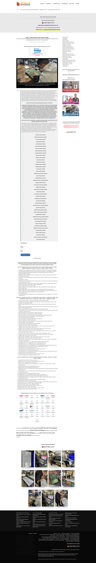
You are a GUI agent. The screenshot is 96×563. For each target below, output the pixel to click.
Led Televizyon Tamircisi (70, 49)
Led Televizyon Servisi (70, 47)
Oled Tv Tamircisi (69, 57)
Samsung (67, 64)
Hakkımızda (48, 3)
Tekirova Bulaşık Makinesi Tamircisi (25, 554)
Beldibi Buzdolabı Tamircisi (26, 546)
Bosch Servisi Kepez (37, 430)
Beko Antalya (37, 433)
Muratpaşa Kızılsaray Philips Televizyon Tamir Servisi (55, 521)
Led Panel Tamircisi (69, 46)
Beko (39, 55)
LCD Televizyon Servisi (70, 41)
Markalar (30, 533)
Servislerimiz (65, 3)
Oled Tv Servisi (68, 56)
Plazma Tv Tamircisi (69, 63)
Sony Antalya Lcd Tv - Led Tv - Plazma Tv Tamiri (23, 515)
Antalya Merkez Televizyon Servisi (28, 551)
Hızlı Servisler (77, 541)
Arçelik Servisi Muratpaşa (47, 428)
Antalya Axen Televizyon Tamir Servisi (63, 534)
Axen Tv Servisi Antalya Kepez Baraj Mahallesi (22, 517)
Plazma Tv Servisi (69, 62)
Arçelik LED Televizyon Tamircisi (28, 467)
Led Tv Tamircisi (68, 51)
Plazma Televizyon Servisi (70, 59)
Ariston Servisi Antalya (20, 430)
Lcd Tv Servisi (68, 44)
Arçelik (67, 37)
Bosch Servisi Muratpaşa (25, 433)
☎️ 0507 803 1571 (48, 23)
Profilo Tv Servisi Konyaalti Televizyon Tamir (39, 522)
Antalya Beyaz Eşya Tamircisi (51, 430)
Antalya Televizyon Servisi (59, 540)
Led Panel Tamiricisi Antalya (48, 507)
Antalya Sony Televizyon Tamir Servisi (46, 540)
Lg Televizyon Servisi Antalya (24, 553)
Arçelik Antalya (19, 428)
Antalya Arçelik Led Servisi (28, 487)
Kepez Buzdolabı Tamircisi (22, 535)
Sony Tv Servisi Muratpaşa (37, 512)
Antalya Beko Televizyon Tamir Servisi (57, 535)
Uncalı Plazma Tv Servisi (53, 512)
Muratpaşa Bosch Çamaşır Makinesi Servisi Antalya (71, 526)
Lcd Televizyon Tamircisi (70, 43)
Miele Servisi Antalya (36, 435)
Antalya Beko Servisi (75, 534)
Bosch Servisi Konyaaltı (47, 433)
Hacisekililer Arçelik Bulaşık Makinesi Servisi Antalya (71, 520)
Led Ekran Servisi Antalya (54, 487)
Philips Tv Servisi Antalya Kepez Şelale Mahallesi (39, 517)
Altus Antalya (27, 430)
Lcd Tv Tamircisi (68, 45)
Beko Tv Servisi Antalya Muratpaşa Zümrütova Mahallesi (22, 520)
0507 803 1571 (72, 132)
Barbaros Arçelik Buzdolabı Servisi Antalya (23, 521)
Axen (66, 38)
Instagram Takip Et (44, 39)
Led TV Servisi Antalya (55, 467)
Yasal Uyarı (71, 3)
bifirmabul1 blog (25, 254)
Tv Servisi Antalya (56, 3)
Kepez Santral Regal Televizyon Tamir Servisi (22, 524)
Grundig (67, 40)
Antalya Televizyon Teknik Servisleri (72, 540)
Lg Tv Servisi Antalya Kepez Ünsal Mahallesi (54, 524)
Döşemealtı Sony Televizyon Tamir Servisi (56, 514)
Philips (67, 58)
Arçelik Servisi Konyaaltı (30, 428)
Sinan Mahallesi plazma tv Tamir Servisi (39, 524)
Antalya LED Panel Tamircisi (68, 487)
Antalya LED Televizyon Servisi (34, 507)
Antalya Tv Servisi (69, 541)
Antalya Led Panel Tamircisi (41, 467)
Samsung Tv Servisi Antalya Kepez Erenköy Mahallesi (71, 513)
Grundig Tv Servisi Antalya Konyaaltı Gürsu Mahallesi (39, 515)
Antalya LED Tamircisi (61, 507)
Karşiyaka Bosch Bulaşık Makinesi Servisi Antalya (72, 516)
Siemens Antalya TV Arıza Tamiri (70, 517)
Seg (66, 66)
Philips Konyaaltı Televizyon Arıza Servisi (56, 525)
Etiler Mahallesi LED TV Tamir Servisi (22, 512)
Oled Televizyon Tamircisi (70, 55)
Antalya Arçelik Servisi (74, 533)
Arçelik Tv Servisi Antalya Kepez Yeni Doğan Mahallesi (39, 526)
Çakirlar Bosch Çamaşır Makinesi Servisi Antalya (39, 520)
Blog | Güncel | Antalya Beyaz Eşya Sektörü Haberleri (29, 9)
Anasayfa (42, 3)
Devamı (18, 436)
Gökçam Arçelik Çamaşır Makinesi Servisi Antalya (56, 516)
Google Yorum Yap (29, 39)
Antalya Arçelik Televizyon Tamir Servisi (47, 534)
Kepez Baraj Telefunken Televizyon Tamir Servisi (72, 524)
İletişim (77, 3)
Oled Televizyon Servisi (70, 53)
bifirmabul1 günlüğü (43, 9)
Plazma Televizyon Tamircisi (71, 61)
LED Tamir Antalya (41, 487)
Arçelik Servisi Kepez (24, 435)
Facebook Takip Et (37, 39)
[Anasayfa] (23, 3)
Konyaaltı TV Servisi (68, 521)
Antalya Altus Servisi (65, 533)
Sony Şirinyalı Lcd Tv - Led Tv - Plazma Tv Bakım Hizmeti (23, 526)
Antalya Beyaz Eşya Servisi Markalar (72, 535)
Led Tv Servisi (68, 50)
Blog (59, 533)
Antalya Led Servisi (68, 467)
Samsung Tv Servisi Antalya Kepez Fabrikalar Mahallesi (55, 519)
